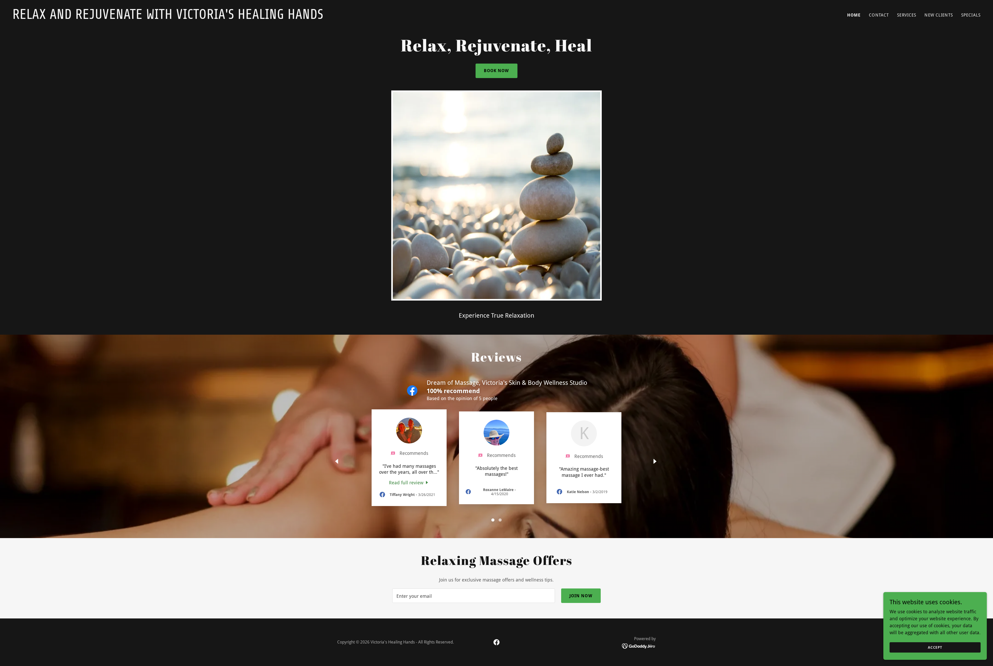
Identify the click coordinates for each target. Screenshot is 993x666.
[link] (252, 17)
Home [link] (854, 15)
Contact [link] (879, 15)
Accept (935, 647)
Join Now (580, 595)
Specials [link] (971, 15)
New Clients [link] (938, 15)
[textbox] (473, 595)
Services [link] (906, 15)
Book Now (496, 70)
